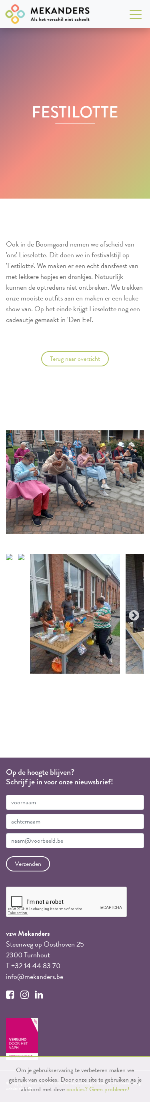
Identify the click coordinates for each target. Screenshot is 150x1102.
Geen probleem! (109, 1089)
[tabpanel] (75, 614)
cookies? (77, 1089)
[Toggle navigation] (135, 14)
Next (132, 614)
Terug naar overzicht (75, 359)
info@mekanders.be (34, 976)
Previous (18, 614)
